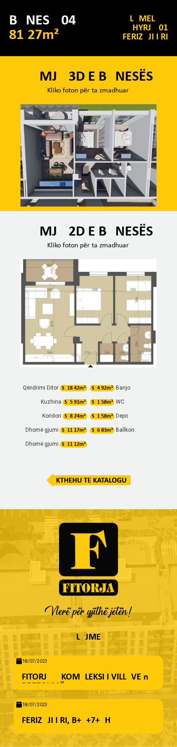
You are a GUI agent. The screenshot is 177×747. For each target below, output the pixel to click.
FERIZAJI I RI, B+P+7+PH (66, 720)
